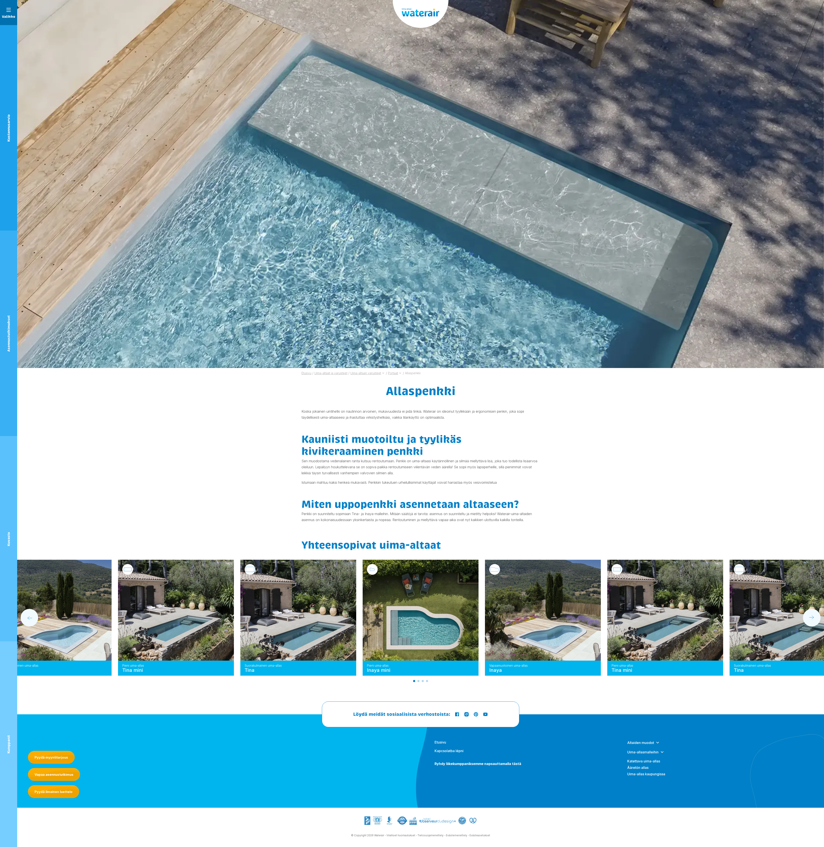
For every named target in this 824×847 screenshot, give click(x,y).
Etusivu (440, 742)
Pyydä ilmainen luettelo (54, 792)
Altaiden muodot (640, 743)
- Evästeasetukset (479, 835)
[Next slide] (812, 618)
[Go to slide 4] (427, 681)
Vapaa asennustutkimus (54, 774)
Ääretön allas (637, 767)
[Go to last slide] (29, 618)
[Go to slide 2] (418, 681)
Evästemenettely (456, 835)
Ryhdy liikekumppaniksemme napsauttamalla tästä (478, 764)
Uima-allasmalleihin (643, 752)
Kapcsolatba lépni (449, 751)
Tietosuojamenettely (431, 835)
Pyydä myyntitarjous (51, 757)
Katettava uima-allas (643, 761)
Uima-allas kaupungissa (646, 774)
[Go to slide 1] (414, 681)
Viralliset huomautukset (400, 835)
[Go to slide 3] (423, 681)
